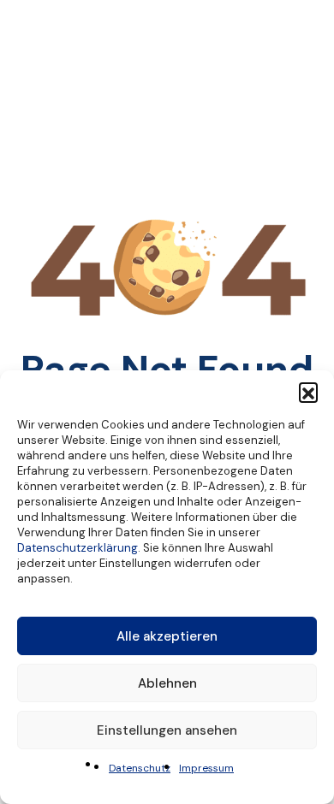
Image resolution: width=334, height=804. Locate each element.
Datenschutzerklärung (77, 548)
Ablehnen (167, 683)
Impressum (206, 768)
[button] (308, 391)
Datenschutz (139, 768)
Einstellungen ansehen (167, 730)
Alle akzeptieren (167, 636)
